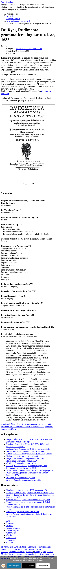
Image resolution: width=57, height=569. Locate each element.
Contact (9, 542)
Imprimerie (49, 554)
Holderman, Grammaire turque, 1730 (21, 461)
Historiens (39, 554)
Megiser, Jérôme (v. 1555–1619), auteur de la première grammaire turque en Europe (29, 440)
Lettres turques (12, 530)
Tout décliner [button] (29, 566)
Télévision (10, 540)
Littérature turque (16, 549)
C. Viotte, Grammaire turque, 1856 (21, 463)
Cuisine (9, 535)
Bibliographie (40, 551)
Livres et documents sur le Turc (29, 48)
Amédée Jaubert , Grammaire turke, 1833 (23, 480)
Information (11, 537)
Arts (8, 521)
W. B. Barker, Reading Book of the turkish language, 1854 (31, 470)
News (38, 549)
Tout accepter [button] (14, 566)
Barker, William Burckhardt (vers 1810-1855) (25, 451)
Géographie (11, 533)
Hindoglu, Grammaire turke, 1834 (20, 477)
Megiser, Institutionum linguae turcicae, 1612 (25, 458)
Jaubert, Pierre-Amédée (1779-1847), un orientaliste (28, 449)
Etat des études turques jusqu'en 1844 (22, 456)
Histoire (9, 525)
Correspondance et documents (21, 554)
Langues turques (13, 528)
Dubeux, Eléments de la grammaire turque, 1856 (26, 465)
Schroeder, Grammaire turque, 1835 (21, 468)
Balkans (29, 551)
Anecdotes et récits (17, 551)
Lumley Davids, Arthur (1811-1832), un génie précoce (29, 454)
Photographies (12, 523)
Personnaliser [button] (43, 566)
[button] (3, 566)
